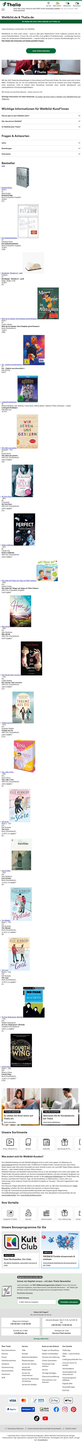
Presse (4, 1357)
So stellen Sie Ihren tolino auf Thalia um (21, 1106)
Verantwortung (7, 1367)
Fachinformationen (9, 1360)
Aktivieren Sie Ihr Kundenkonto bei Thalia (60, 1106)
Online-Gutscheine (49, 1360)
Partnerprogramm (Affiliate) (69, 1379)
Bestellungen (7, 148)
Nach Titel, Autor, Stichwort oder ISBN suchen (29, 8)
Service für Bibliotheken (26, 1368)
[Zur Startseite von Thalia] (12, 4)
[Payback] (28, 1410)
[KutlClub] (44, 1410)
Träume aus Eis (7, 723)
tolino (4, 143)
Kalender (46, 1143)
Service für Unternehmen (27, 1374)
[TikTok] (36, 1418)
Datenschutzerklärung (50, 1376)
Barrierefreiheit (7, 1371)
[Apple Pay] (68, 1401)
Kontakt (25, 1354)
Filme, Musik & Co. (10, 1143)
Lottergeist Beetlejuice (9, 402)
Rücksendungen (28, 1360)
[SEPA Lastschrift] (38, 1401)
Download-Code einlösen (48, 1365)
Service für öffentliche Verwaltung (30, 1380)
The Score (5, 822)
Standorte (5, 1364)
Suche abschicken (19, 10)
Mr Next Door (7, 496)
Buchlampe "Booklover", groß (12, 273)
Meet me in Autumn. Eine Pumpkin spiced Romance (19, 319)
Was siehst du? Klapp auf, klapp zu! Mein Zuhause (19, 580)
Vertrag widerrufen (41, 1338)
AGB (3, 1377)
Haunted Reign (7, 188)
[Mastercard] (24, 1401)
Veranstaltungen (68, 1387)
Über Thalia (6, 1346)
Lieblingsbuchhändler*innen (71, 1359)
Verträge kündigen (49, 1373)
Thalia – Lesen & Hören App (71, 1355)
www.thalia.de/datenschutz (31, 1195)
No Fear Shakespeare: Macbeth (12, 1017)
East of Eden (6, 871)
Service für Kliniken (29, 1384)
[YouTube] (45, 1418)
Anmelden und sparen (69, 1302)
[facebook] (56, 1410)
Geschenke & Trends (64, 1143)
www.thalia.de (7, 1165)
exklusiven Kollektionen (54, 1176)
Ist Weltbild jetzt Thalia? (11, 127)
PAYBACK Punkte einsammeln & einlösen (60, 1250)
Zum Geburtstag (64, 1214)
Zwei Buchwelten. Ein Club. (21, 1250)
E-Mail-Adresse (23, 1298)
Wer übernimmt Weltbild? (12, 121)
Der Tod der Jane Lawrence (11, 675)
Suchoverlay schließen (53, 8)
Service (25, 1346)
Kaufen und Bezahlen (50, 1354)
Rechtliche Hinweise (25, 1293)
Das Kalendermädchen (9, 238)
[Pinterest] (73, 1410)
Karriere (5, 1354)
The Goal (5, 970)
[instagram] (65, 1410)
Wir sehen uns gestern (9, 448)
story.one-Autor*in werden (69, 1364)
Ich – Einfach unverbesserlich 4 (12, 364)
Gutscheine (6, 154)
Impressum (6, 1374)
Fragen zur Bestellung (50, 1350)
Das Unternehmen (9, 1350)
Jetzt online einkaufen (41, 51)
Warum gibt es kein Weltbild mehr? (15, 116)
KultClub (65, 1390)
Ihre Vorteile (67, 1346)
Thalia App (66, 1350)
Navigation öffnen (3, 9)
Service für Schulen (29, 1364)
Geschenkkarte (68, 1368)
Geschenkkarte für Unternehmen (69, 1373)
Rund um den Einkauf (50, 1346)
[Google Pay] (54, 1401)
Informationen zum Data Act (49, 1381)
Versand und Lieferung (50, 1357)
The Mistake (6, 920)
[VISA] (12, 1401)
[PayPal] (12, 1410)
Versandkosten (43, 1440)
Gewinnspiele (46, 1214)
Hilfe (24, 1350)
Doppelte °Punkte (10, 1214)
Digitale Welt (67, 1383)
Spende (28, 1214)
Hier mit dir (6, 626)
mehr (3, 166)
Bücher (28, 1143)
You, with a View (8, 772)
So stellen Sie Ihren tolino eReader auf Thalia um (41, 21)
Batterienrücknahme (30, 1357)
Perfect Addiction (8, 545)
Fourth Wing (6, 1067)
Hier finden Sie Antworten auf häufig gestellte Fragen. (23, 41)
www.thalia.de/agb (9, 1195)
